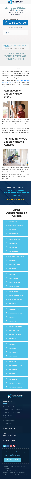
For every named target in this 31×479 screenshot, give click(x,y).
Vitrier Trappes (11, 229)
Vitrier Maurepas (12, 356)
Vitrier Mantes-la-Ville (13, 239)
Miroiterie (6, 418)
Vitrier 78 (23, 45)
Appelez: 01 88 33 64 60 (9, 435)
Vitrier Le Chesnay (12, 291)
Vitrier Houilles (11, 348)
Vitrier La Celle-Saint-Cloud (15, 295)
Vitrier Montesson (12, 278)
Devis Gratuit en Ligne (16, 33)
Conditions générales (11, 475)
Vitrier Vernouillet (12, 369)
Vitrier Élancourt (12, 321)
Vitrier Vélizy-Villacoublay (14, 326)
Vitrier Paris (6, 45)
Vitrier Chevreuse (12, 379)
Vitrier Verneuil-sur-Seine (14, 365)
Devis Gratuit (13, 459)
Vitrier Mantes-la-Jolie (13, 282)
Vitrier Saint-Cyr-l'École (14, 334)
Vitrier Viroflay (11, 303)
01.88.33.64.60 (15, 199)
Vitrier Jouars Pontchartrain (15, 383)
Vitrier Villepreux (12, 247)
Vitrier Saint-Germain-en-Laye (14, 313)
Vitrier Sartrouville (12, 251)
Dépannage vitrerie (9, 420)
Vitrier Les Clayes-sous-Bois (14, 299)
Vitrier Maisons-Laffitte (13, 264)
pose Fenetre (8, 415)
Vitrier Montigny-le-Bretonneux (15, 225)
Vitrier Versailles (12, 221)
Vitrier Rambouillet (12, 233)
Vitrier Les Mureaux (13, 286)
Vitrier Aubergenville (13, 309)
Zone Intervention (15, 45)
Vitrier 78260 (8, 46)
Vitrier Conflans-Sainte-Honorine (15, 256)
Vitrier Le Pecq (11, 361)
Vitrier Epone (11, 373)
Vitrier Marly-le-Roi (13, 330)
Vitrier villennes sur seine (14, 387)
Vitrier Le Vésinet (12, 243)
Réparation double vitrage (11, 407)
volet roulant (7, 423)
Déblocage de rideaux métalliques (13, 409)
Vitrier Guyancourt (12, 352)
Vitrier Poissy (11, 344)
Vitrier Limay (11, 274)
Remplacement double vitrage (12, 412)
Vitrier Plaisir (11, 317)
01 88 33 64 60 (17, 22)
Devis (4, 433)
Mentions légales (23, 475)
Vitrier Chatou (11, 260)
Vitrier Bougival (11, 338)
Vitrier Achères (11, 268)
